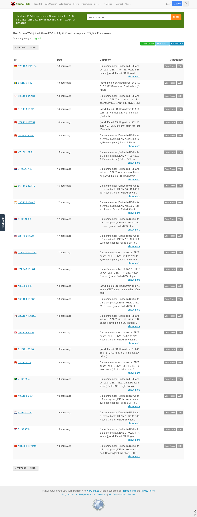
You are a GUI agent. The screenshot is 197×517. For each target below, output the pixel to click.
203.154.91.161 (26, 96)
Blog (64, 494)
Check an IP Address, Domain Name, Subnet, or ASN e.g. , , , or (45, 19)
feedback (3, 223)
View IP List (93, 490)
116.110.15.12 (26, 109)
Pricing (76, 3)
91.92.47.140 (25, 412)
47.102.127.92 (26, 152)
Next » (33, 47)
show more (134, 76)
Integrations (86, 3)
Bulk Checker (51, 3)
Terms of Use (129, 490)
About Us (72, 494)
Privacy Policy (147, 490)
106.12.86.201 (26, 396)
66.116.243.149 (26, 185)
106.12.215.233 (26, 299)
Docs (96, 3)
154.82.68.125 (26, 332)
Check (176, 17)
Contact (119, 3)
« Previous (20, 47)
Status (122, 494)
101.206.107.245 (27, 446)
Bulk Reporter (65, 3)
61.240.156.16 (26, 349)
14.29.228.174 (26, 135)
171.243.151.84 (26, 269)
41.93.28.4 (24, 379)
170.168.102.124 (27, 66)
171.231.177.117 (27, 252)
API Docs (113, 494)
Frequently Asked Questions (93, 494)
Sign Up (177, 3)
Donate (131, 494)
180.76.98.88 (25, 286)
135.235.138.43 (26, 202)
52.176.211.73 (26, 235)
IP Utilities (107, 3)
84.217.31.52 (25, 82)
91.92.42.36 (24, 219)
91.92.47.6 (24, 429)
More (127, 3)
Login (168, 3)
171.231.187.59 (26, 122)
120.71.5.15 (24, 362)
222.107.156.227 (27, 315)
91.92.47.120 (25, 169)
